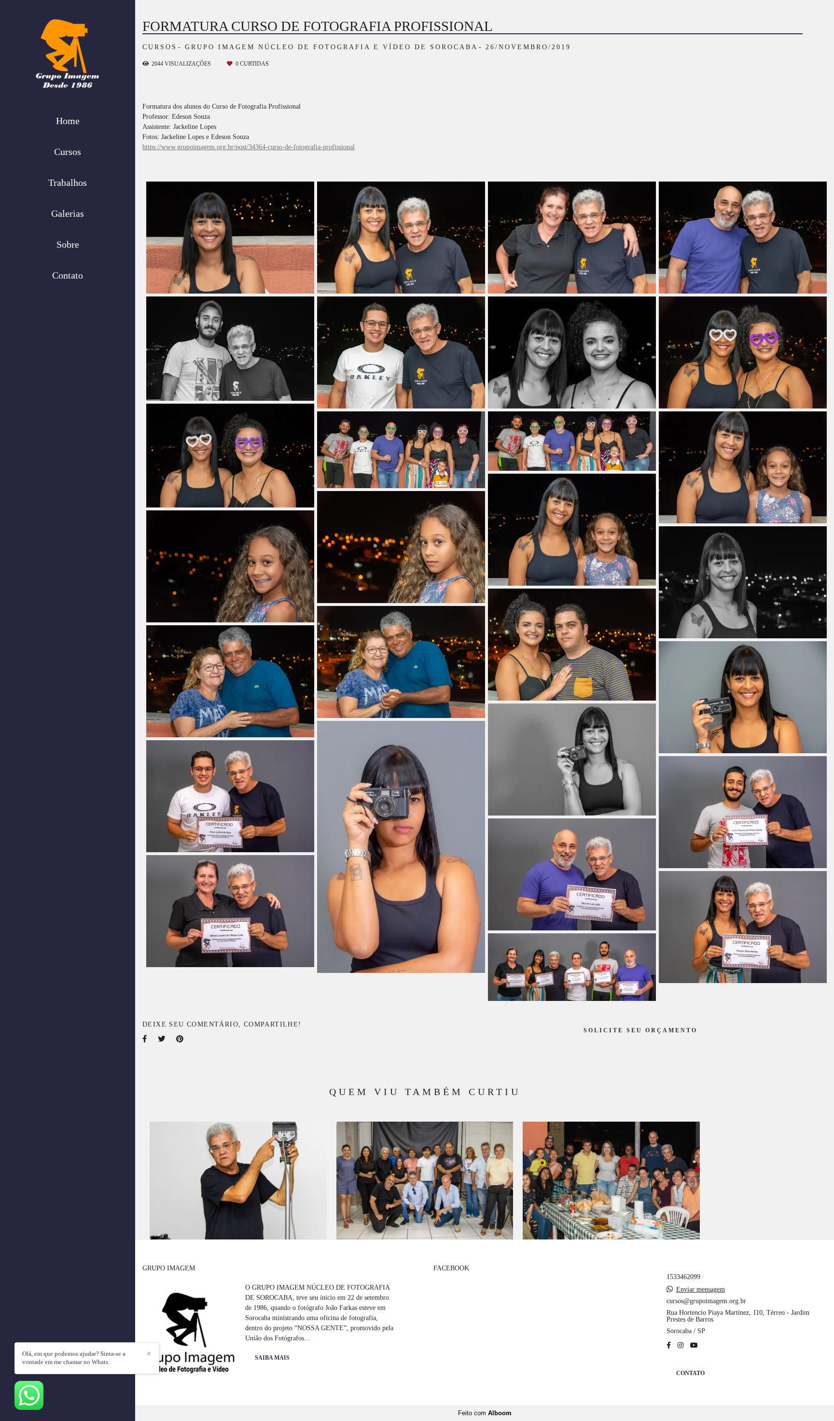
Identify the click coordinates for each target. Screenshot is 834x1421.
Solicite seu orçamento (640, 1030)
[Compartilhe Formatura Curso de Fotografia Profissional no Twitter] (162, 1038)
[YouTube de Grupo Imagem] (694, 1345)
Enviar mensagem (700, 1289)
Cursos (67, 151)
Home (68, 120)
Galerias (67, 213)
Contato (67, 275)
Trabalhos (67, 182)
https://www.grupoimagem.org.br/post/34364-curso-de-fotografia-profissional (248, 147)
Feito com (485, 1413)
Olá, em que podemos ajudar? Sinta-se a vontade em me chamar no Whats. (73, 1357)
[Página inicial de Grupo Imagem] (67, 56)
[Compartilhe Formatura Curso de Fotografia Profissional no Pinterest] (180, 1038)
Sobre (67, 244)
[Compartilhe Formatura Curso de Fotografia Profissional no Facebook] (145, 1038)
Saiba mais (272, 1358)
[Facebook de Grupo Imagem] (669, 1345)
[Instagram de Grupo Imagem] (680, 1345)
